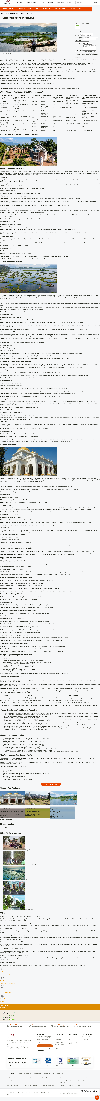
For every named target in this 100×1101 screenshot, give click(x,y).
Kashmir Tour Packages (47, 1077)
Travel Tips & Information (42, 8)
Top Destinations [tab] (58, 1073)
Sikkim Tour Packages (82, 1080)
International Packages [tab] (24, 1073)
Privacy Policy (88, 51)
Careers (57, 1048)
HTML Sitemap (85, 1039)
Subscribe (44, 1046)
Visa (69, 1039)
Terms (50, 1048)
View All (79, 1085)
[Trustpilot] (8, 1047)
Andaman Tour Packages (48, 1085)
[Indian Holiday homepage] (12, 1036)
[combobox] (82, 2)
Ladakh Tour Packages (12, 1085)
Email (77, 35)
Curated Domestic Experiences (55, 2)
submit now (78, 57)
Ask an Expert (4, 817)
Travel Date (78, 40)
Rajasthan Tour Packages (13, 1077)
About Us (57, 1037)
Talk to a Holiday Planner (50, 784)
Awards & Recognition (60, 1042)
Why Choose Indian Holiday (59, 1045)
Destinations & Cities (24, 8)
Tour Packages (69, 2)
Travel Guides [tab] (37, 1073)
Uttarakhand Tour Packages (84, 1077)
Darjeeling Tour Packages (30, 1085)
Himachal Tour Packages (66, 1077)
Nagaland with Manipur (33, 811)
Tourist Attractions (59, 8)
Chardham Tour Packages (48, 1080)
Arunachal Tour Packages (13, 1080)
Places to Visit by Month (73, 1042)
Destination (78, 39)
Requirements (79, 50)
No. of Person (79, 43)
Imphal (5, 827)
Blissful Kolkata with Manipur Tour (11, 811)
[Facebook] (17, 1047)
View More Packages (6, 819)
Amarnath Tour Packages (30, 1080)
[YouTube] (27, 1047)
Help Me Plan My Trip (6, 53)
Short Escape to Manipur (58, 812)
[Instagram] (14, 1047)
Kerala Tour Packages (29, 1077)
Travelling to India (19, 2)
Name (77, 34)
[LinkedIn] (24, 1047)
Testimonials (58, 1039)
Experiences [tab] (47, 1073)
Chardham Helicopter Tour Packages (66, 1081)
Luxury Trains (41, 2)
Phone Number (79, 37)
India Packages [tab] (11, 1073)
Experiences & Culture (75, 8)
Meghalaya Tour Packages (66, 1085)
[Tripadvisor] (11, 1047)
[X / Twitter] (21, 1047)
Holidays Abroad (31, 2)
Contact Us (71, 1037)
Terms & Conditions (86, 1037)
